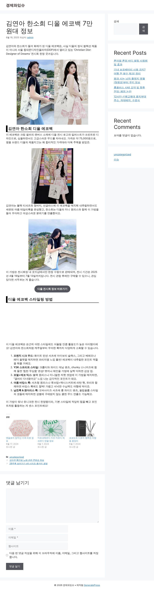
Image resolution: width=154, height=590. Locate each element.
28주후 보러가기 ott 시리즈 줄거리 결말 (28, 463)
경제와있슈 (15, 5)
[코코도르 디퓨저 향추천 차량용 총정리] (83, 428)
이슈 (116, 159)
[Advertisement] (52, 322)
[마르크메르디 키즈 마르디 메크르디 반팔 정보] (52, 428)
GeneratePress (92, 585)
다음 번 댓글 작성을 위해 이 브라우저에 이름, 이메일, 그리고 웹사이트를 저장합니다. (53, 555)
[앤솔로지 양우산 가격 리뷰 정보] (20, 428)
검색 (116, 21)
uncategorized (16, 457)
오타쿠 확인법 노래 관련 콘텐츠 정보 (26, 460)
